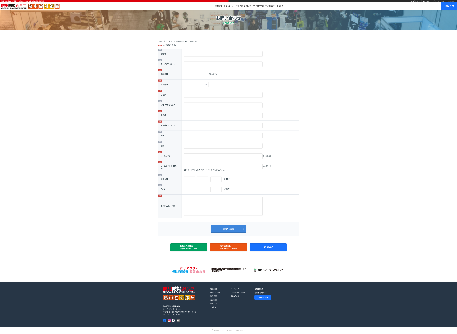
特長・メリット (229, 6)
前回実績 (260, 6)
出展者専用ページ (415, 1)
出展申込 (448, 6)
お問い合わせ (235, 296)
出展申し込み (268, 247)
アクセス (280, 6)
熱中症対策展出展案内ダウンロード (228, 247)
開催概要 (218, 6)
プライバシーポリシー (439, 1)
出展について (427, 1)
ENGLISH (451, 1)
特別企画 (239, 6)
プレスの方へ (270, 6)
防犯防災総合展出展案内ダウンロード (188, 247)
